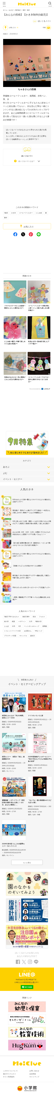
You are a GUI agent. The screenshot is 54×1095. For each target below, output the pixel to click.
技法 (34, 617)
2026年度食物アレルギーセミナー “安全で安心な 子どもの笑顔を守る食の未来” (40, 759)
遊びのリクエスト (9, 1074)
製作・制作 (26, 10)
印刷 (44, 27)
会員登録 (32, 1074)
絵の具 (6, 621)
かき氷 (13, 213)
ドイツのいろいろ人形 (35, 715)
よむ (5, 473)
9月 (19, 626)
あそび (11, 10)
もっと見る (27, 863)
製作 (5, 218)
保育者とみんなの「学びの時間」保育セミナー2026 (13, 717)
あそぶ (6, 467)
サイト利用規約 (8, 1077)
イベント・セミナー (12, 479)
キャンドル (23, 636)
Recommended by (35, 389)
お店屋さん (28, 631)
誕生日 (32, 636)
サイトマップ (34, 1077)
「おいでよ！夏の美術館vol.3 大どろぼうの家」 (39, 801)
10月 (13, 626)
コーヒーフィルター (26, 213)
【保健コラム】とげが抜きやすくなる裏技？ (28, 566)
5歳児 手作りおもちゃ (11, 617)
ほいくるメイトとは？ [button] (26, 161)
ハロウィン (22, 621)
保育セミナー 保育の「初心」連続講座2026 (13, 758)
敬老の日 (39, 621)
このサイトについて (10, 1071)
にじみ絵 (39, 213)
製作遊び (18, 10)
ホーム (5, 10)
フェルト (42, 617)
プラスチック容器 (10, 636)
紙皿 (13, 621)
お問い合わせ (34, 1071)
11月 (30, 621)
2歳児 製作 (26, 617)
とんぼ (6, 626)
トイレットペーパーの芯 (12, 631)
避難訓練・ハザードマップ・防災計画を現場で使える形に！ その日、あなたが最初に (13, 802)
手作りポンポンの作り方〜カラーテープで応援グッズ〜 (31, 587)
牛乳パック (38, 631)
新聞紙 (44, 626)
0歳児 (6, 213)
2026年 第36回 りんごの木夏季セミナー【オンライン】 (13, 845)
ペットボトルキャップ (31, 626)
